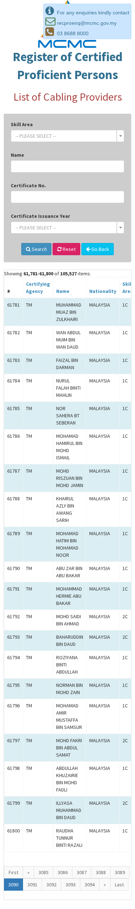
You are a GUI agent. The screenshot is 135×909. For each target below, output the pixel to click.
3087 (82, 872)
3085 (44, 872)
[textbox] (65, 135)
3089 (120, 872)
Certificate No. (28, 185)
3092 (51, 884)
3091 (32, 884)
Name (17, 155)
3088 (101, 872)
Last (119, 884)
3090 (13, 884)
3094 (90, 884)
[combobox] (67, 136)
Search (39, 249)
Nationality (102, 291)
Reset (69, 249)
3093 (71, 884)
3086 (63, 872)
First (13, 872)
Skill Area (22, 124)
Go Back (99, 249)
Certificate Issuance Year (40, 216)
